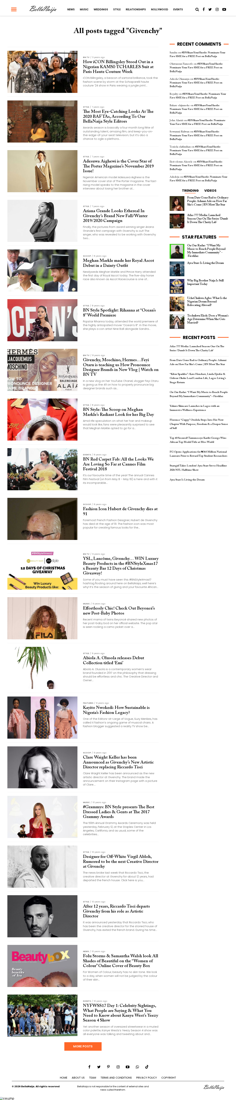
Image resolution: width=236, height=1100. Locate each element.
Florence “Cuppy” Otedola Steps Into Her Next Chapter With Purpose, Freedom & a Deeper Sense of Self (199, 424)
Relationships (136, 9)
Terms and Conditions (116, 1078)
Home (63, 1078)
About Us (78, 1078)
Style (117, 9)
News (71, 9)
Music (84, 9)
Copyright (168, 1078)
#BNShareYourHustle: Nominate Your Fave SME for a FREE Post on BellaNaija (196, 68)
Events (178, 9)
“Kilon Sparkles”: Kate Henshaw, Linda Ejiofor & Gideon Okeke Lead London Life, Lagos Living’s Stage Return (198, 378)
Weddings (101, 9)
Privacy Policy (146, 1078)
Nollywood (159, 9)
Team (92, 1078)
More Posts (83, 1046)
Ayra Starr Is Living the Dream (187, 479)
